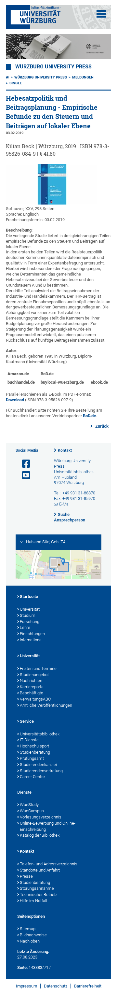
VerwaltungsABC (35, 699)
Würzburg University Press (53, 67)
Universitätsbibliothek (39, 733)
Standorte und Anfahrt (40, 870)
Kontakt (65, 450)
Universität (30, 609)
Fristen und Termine (38, 668)
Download (15, 399)
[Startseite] (7, 77)
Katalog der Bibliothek (39, 835)
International (31, 639)
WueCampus (32, 810)
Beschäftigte (31, 692)
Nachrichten (31, 680)
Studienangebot (34, 674)
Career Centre (32, 776)
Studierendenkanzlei (38, 764)
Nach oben (30, 941)
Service (27, 721)
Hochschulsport (34, 746)
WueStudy (29, 804)
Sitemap (27, 928)
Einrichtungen (32, 633)
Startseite (29, 596)
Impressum (26, 986)
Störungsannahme (37, 888)
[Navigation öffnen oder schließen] (101, 14)
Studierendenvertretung (41, 770)
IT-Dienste (29, 739)
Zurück (101, 426)
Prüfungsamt (32, 758)
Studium (27, 615)
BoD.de (89, 415)
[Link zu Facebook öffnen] (23, 464)
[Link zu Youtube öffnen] (23, 475)
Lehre (25, 627)
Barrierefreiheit (87, 986)
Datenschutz (55, 986)
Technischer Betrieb (38, 894)
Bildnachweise (33, 934)
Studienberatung (35, 752)
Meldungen (83, 77)
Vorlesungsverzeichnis (40, 817)
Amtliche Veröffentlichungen (46, 705)
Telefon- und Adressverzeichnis (48, 863)
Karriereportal (32, 686)
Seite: (22, 967)
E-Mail (65, 504)
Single (15, 83)
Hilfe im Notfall (33, 900)
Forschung (29, 621)
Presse (26, 876)
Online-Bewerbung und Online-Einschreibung (47, 826)
